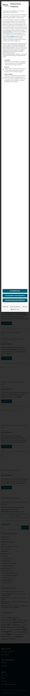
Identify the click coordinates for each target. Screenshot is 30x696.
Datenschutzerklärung (8, 31)
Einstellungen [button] (12, 36)
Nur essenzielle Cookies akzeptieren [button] (15, 295)
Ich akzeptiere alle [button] (15, 291)
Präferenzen (5, 306)
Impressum (24, 306)
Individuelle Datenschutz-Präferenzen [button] (15, 300)
